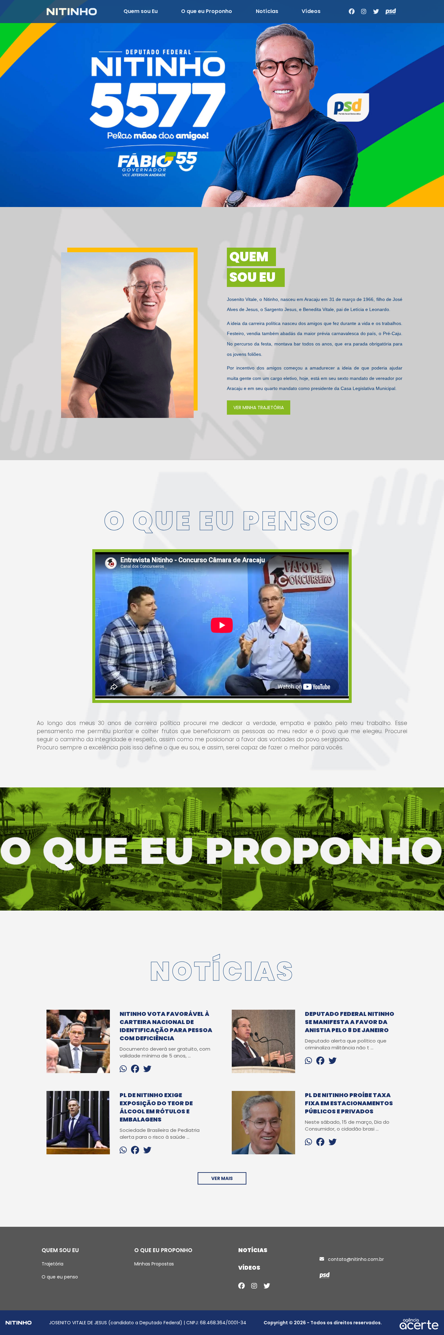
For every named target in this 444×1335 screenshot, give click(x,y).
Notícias (267, 11)
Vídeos (311, 11)
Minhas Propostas (154, 1264)
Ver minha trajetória (258, 407)
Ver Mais (222, 1178)
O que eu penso (60, 1277)
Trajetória (52, 1264)
